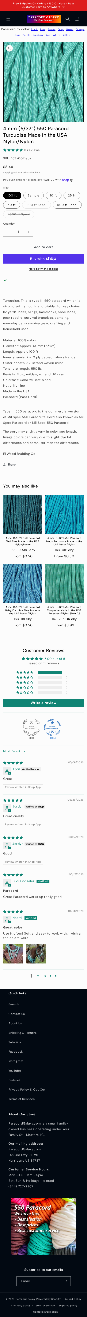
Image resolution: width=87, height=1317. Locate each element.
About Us (15, 1023)
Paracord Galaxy (25, 1298)
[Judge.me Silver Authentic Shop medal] (31, 727)
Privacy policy (22, 1305)
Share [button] (11, 464)
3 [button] (45, 976)
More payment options (43, 268)
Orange (80, 29)
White (56, 35)
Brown (51, 29)
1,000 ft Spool (21, 215)
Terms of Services (21, 1099)
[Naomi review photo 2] (36, 954)
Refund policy (73, 1298)
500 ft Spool (67, 205)
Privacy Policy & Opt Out (26, 1089)
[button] (8, 18)
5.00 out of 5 (55, 659)
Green (69, 29)
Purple (26, 35)
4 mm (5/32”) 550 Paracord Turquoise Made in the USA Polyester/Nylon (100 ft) (64, 610)
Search (13, 1004)
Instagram (15, 1061)
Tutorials (14, 1042)
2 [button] (38, 976)
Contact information (45, 1311)
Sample (33, 195)
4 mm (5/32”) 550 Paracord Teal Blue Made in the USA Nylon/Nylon (23, 541)
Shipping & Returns (22, 1033)
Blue (42, 29)
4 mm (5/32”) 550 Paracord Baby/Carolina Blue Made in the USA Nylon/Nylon (22, 610)
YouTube (14, 1071)
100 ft (12, 195)
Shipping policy (68, 1305)
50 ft (12, 205)
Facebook (15, 1051)
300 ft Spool (39, 206)
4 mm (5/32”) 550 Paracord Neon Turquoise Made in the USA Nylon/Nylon (64, 541)
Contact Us (16, 1014)
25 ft (72, 195)
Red (48, 35)
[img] (13, 763)
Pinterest (15, 1080)
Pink (17, 35)
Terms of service (44, 1305)
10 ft (53, 195)
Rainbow (38, 35)
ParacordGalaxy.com (24, 1123)
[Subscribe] (66, 1281)
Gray (61, 29)
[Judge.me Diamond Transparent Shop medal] (52, 727)
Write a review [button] (43, 703)
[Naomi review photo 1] (13, 954)
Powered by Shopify (48, 1298)
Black (34, 29)
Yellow (67, 35)
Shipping (8, 172)
